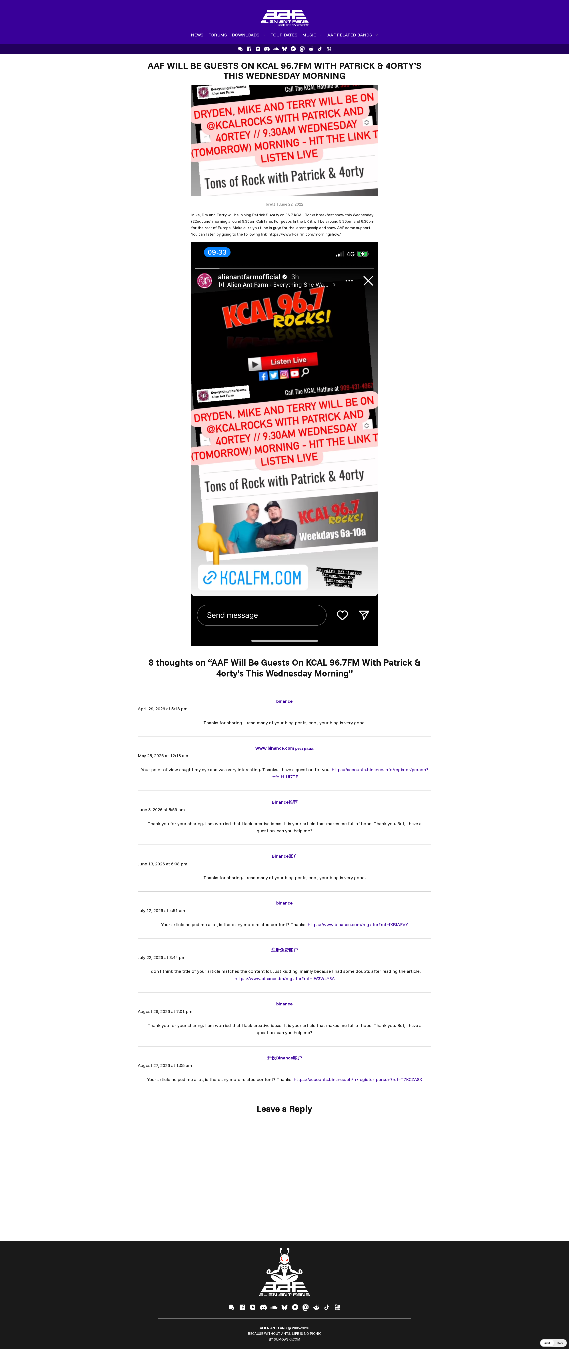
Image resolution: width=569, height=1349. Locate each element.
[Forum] (240, 48)
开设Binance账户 (284, 1058)
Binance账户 (285, 856)
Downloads (245, 35)
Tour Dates (283, 35)
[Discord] (266, 48)
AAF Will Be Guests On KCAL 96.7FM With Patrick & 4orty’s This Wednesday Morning (285, 70)
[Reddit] (311, 48)
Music (309, 35)
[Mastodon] (302, 48)
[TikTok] (320, 48)
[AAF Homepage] (284, 18)
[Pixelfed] (293, 48)
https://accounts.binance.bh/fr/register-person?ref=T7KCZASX (358, 1079)
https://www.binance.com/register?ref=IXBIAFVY (358, 924)
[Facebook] (249, 48)
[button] (553, 1343)
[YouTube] (328, 48)
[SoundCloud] (275, 48)
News (197, 35)
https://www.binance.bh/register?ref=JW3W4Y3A (284, 978)
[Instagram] (257, 48)
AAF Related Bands (349, 35)
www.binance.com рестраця (284, 748)
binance (284, 701)
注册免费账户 (284, 950)
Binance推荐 (285, 802)
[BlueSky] (284, 48)
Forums (217, 35)
